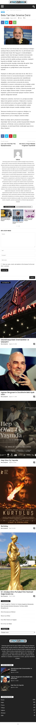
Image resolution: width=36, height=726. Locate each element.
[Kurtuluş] (18, 495)
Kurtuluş (4, 526)
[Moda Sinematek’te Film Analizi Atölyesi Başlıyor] (6, 213)
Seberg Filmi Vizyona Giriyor (18, 222)
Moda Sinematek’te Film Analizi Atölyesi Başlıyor (5, 219)
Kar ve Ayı (3, 623)
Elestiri (2, 700)
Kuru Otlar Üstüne (5, 619)
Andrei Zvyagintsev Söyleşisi (8, 604)
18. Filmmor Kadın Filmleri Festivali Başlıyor (28, 219)
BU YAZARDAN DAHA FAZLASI (23, 206)
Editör (7, 18)
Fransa (2, 705)
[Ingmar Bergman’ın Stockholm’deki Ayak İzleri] (18, 369)
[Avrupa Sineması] (18, 2)
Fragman (14, 619)
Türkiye (3, 707)
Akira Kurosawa (5, 612)
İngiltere (3, 710)
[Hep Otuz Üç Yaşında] (18, 430)
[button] (33, 7)
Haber (7, 10)
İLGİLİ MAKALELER (9, 206)
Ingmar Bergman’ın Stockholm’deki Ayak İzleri (17, 393)
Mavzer (3, 616)
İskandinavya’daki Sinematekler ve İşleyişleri (15, 341)
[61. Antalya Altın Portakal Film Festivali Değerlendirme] (18, 561)
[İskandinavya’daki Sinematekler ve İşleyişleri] (18, 309)
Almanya (3, 713)
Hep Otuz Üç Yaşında (9, 460)
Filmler (10, 623)
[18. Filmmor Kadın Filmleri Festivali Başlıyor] (29, 213)
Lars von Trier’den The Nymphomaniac (8, 144)
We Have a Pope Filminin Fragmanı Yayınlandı (27, 144)
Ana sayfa (3, 10)
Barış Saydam (4, 344)
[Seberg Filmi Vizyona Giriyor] (18, 215)
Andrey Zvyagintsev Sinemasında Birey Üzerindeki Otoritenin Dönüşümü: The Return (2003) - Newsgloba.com (17, 606)
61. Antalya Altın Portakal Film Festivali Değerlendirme (17, 593)
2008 (2, 715)
